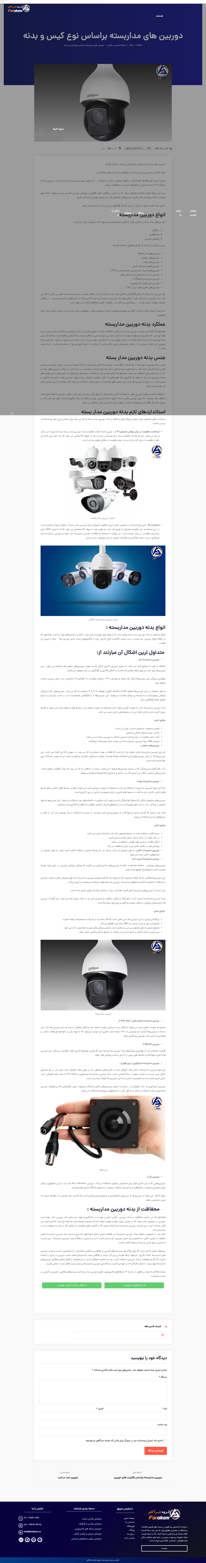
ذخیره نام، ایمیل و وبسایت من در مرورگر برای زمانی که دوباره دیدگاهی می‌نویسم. (124, 1441)
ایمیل (100, 1409)
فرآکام (134, 1264)
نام (164, 1409)
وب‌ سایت (162, 1425)
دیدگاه (163, 1377)
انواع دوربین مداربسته (145, 639)
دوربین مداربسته (148, 1070)
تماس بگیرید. (52, 1264)
